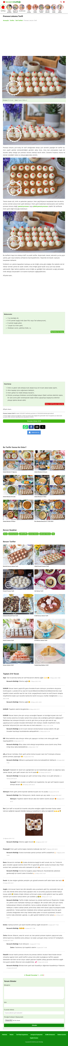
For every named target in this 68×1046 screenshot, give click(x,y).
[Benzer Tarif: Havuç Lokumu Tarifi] (18, 653)
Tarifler (12, 20)
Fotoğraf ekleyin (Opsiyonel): (13, 1017)
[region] (34, 38)
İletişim (11, 1034)
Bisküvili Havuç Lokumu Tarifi (10, 566)
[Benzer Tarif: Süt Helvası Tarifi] (49, 579)
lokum (5, 534)
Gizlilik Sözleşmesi (50, 1034)
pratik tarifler (23, 534)
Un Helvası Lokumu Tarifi (40, 640)
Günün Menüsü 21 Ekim (40, 496)
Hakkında (4, 1034)
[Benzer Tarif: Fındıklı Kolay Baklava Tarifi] (49, 653)
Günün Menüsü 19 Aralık (9, 496)
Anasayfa (6, 20)
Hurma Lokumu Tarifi (8, 640)
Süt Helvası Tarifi (38, 591)
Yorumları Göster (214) (34, 421)
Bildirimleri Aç (35, 432)
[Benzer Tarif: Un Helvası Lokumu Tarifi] (49, 629)
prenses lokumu (33, 534)
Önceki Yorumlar (30, 975)
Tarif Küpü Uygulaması (22, 1034)
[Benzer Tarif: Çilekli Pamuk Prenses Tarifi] (49, 555)
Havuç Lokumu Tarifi (8, 665)
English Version (34, 1038)
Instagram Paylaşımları (36, 1034)
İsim (5, 1002)
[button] (64, 1)
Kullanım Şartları (62, 1034)
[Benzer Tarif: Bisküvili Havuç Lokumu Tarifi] (18, 555)
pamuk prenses (23, 206)
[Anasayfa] (12, 2)
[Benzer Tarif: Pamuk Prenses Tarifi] (18, 579)
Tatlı (53, 534)
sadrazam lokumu (45, 534)
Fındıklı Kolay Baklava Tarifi (41, 665)
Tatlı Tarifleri (19, 20)
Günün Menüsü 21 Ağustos (10, 472)
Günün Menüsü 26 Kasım (40, 472)
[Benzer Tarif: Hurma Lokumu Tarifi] (18, 629)
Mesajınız (7, 985)
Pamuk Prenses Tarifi (8, 591)
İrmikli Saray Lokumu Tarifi (41, 615)
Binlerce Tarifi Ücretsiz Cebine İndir (54, 404)
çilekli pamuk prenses (40, 206)
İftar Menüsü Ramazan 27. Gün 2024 (43, 521)
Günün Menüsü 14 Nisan (9, 521)
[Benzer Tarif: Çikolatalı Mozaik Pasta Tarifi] (18, 604)
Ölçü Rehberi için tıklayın (57, 331)
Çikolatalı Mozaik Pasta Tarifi (10, 615)
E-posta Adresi (9, 1010)
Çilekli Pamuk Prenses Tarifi (41, 566)
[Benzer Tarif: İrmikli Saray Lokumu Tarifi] (49, 604)
